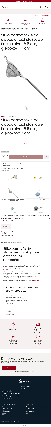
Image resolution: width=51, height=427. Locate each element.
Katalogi (4, 414)
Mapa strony (5, 413)
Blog (27, 413)
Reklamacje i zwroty (31, 410)
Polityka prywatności (7, 408)
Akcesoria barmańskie (14, 28)
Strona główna (4, 28)
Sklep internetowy (24, 425)
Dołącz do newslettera (9, 368)
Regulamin (4, 410)
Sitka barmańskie (25, 28)
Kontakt (4, 406)
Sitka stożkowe (34, 28)
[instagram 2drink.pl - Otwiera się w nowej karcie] (24, 389)
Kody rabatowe (30, 411)
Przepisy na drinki (6, 411)
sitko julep (35, 280)
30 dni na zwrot (30, 408)
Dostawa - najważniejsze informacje (35, 406)
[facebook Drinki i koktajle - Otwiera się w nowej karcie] (21, 389)
